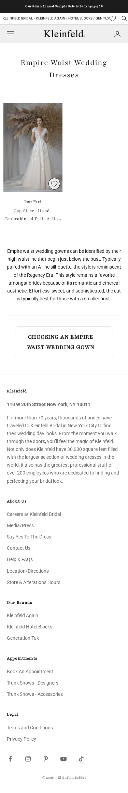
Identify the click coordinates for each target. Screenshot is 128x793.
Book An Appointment (30, 671)
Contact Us (18, 548)
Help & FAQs (20, 559)
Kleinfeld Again (50, 18)
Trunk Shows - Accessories (35, 694)
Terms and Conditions (30, 727)
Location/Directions (28, 571)
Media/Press (20, 525)
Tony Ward (33, 201)
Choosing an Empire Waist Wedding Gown (61, 342)
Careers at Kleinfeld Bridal (34, 514)
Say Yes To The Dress (29, 537)
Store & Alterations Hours (33, 582)
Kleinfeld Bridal (18, 18)
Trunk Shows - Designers (32, 683)
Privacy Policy (21, 739)
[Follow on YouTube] (63, 758)
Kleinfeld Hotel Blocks (29, 626)
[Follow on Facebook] (10, 758)
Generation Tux (23, 638)
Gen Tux (103, 18)
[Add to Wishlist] (54, 184)
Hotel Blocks (80, 18)
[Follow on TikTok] (81, 758)
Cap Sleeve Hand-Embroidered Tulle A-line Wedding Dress (32, 215)
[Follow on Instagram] (28, 758)
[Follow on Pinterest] (45, 758)
